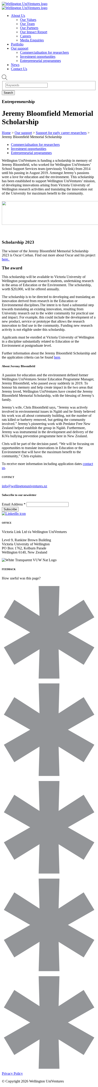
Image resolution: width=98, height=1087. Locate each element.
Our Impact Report (33, 32)
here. (6, 259)
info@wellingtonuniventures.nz (24, 486)
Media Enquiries (32, 40)
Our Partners (29, 28)
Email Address (14, 504)
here (57, 357)
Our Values (28, 20)
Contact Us (19, 69)
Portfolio (17, 44)
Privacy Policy (12, 1073)
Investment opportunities (37, 56)
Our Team (27, 24)
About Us (18, 16)
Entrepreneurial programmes (40, 61)
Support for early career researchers (61, 133)
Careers (25, 36)
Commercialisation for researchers (44, 52)
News (15, 65)
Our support (19, 48)
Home (6, 133)
